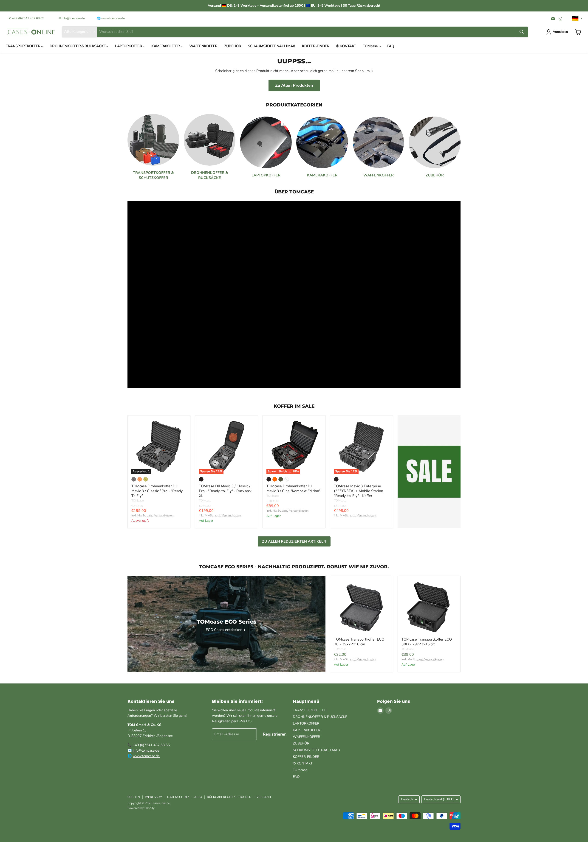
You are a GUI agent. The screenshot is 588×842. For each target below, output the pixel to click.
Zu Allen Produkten (294, 85)
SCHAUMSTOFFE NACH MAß (271, 46)
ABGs (198, 797)
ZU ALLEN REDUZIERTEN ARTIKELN (294, 541)
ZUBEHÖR (232, 46)
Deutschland (439, 799)
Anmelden (560, 31)
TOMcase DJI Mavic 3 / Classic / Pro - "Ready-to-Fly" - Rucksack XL (225, 491)
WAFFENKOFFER (203, 46)
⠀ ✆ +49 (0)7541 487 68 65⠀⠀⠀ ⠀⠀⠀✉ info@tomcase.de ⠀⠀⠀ (49, 18)
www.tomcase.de (146, 756)
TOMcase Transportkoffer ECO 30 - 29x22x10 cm (359, 642)
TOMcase (371, 46)
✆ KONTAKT (346, 46)
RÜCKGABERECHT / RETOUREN (229, 797)
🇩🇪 (575, 18)
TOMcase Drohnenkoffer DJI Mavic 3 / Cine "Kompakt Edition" (293, 488)
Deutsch (407, 799)
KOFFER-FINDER (315, 46)
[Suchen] (521, 32)
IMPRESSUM (153, 797)
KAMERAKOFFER (166, 46)
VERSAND (264, 797)
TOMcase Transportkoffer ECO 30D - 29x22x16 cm (426, 642)
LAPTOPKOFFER (129, 46)
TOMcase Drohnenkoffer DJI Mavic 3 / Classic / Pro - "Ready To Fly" (157, 491)
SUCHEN (133, 797)
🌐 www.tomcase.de (111, 18)
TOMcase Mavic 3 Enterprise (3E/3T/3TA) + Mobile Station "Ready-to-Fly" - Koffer (358, 491)
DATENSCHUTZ (178, 797)
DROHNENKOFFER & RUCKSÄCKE (78, 46)
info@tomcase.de (146, 750)
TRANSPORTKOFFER (23, 46)
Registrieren (275, 734)
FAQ (390, 46)
